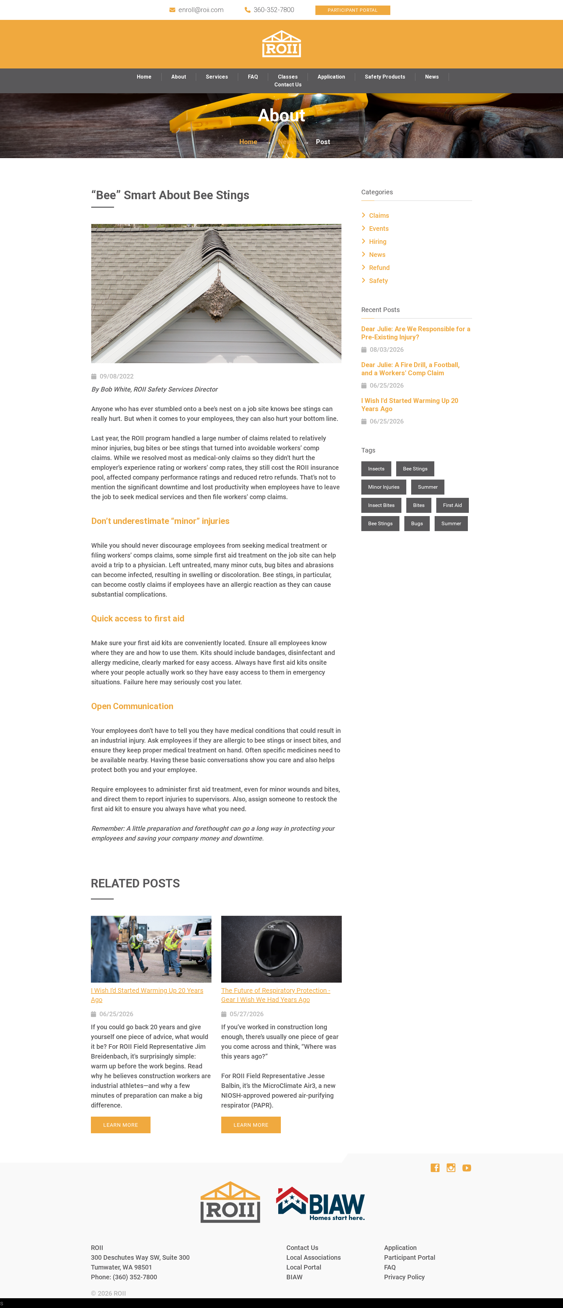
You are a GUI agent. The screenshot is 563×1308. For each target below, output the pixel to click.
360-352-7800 (274, 10)
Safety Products (385, 77)
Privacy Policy (404, 1277)
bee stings (415, 469)
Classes (288, 77)
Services (217, 77)
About (178, 77)
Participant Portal (353, 10)
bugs (417, 523)
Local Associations (313, 1257)
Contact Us (288, 85)
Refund (379, 268)
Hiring (377, 241)
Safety (378, 281)
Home (144, 77)
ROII (120, 1293)
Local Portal (303, 1267)
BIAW (294, 1277)
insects (376, 469)
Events (379, 228)
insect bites (381, 505)
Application (331, 77)
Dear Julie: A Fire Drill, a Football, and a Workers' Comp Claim (410, 369)
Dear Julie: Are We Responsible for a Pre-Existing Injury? (415, 333)
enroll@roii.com (201, 10)
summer (428, 487)
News (432, 77)
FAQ (253, 77)
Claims (379, 215)
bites (419, 505)
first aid (452, 505)
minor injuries (383, 487)
